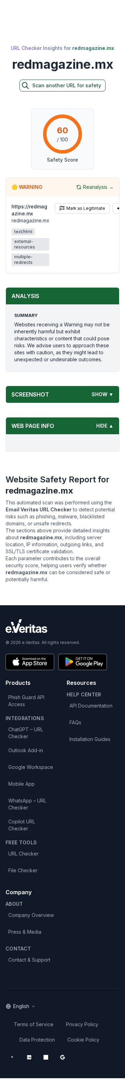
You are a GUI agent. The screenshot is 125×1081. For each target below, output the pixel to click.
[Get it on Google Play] (82, 662)
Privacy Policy (82, 1024)
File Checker (23, 870)
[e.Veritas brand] (62, 626)
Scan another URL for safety (66, 85)
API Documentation (90, 706)
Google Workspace (30, 767)
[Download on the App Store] (30, 662)
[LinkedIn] (29, 1057)
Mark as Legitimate (85, 208)
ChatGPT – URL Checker (25, 732)
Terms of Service (33, 1024)
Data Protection (37, 1040)
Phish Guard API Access (26, 700)
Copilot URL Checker (21, 825)
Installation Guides (89, 739)
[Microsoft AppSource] (46, 1057)
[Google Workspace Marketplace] (62, 1057)
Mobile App (21, 784)
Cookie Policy (83, 1040)
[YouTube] (12, 1057)
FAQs (75, 722)
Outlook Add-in (25, 750)
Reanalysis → (98, 187)
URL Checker (23, 854)
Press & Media (24, 932)
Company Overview (31, 915)
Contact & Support (29, 960)
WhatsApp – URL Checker (27, 804)
